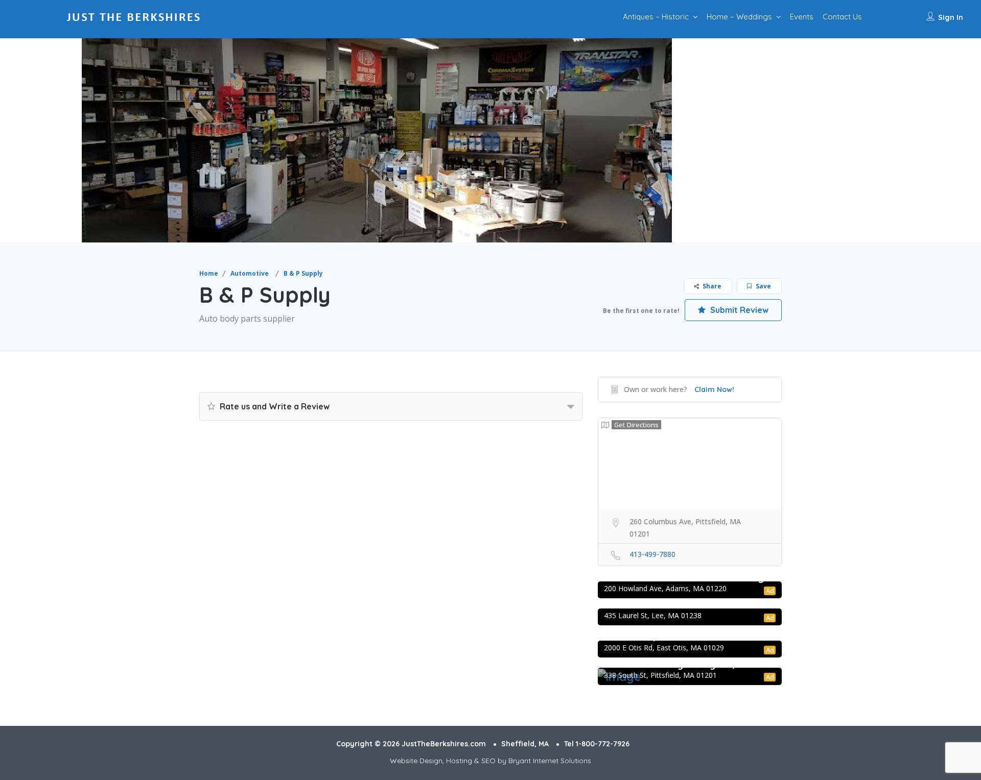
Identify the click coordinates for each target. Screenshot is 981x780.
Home (208, 273)
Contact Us (842, 16)
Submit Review (738, 310)
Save (762, 286)
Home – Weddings (739, 16)
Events (801, 16)
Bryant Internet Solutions (549, 760)
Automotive (249, 273)
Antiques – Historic (656, 16)
